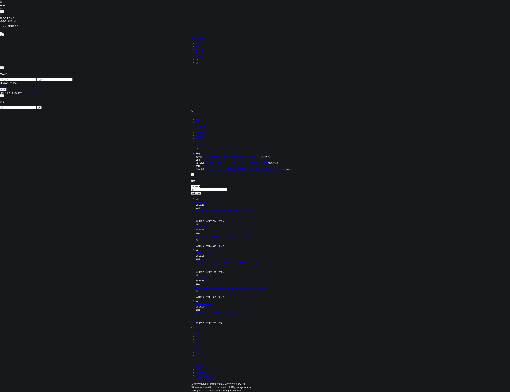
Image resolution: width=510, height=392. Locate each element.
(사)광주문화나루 (198, 38)
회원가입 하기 (29, 92)
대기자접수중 (202, 132)
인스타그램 (201, 362)
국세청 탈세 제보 (203, 378)
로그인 (3, 89)
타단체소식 (201, 144)
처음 (198, 333)
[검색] (197, 148)
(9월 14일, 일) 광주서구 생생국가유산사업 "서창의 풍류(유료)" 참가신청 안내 (230, 287)
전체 (198, 119)
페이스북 (200, 366)
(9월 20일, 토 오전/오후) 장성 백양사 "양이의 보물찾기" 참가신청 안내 (227, 262)
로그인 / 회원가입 (8, 20)
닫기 (193, 193)
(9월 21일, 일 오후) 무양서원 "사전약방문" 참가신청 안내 (221, 236)
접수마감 (200, 135)
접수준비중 (201, 125)
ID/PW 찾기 (5, 86)
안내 (198, 122)
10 (197, 352)
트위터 (199, 369)
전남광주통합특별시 (205, 375)
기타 (198, 141)
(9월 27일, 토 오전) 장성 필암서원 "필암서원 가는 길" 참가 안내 (224, 211)
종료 (198, 138)
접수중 (199, 129)
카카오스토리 (202, 372)
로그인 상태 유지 (10, 82)
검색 (39, 108)
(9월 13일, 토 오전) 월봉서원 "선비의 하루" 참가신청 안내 (222, 313)
